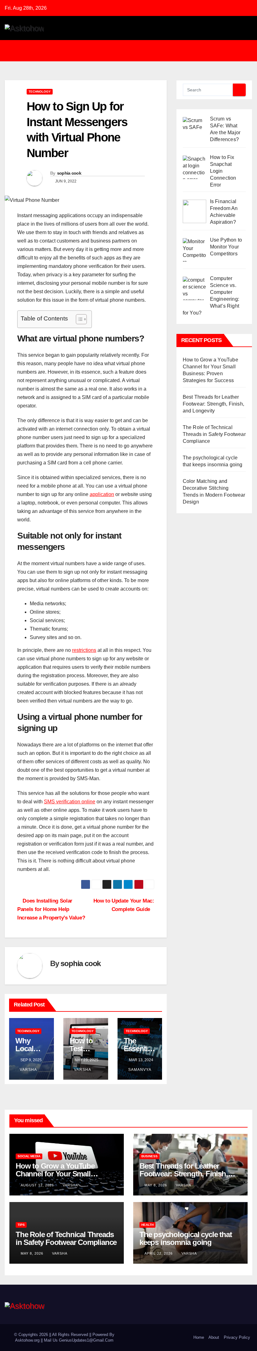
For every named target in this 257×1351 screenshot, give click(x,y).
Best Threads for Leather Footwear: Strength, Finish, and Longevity (213, 403)
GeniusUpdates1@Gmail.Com (86, 1340)
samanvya (139, 1069)
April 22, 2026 (159, 1253)
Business (149, 1156)
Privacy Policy (237, 1337)
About (213, 1337)
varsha (28, 1069)
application (102, 494)
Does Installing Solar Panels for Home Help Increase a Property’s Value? (51, 909)
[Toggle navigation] (133, 50)
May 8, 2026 (156, 1185)
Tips (21, 1224)
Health (147, 1224)
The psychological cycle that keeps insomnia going (185, 1238)
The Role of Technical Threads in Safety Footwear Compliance (214, 434)
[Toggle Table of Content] (78, 319)
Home (198, 1337)
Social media (29, 1156)
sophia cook (69, 173)
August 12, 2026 (38, 1185)
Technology (40, 91)
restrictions (84, 650)
